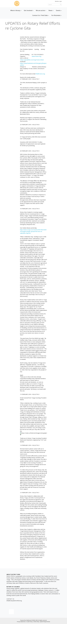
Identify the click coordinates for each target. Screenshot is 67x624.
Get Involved (28, 10)
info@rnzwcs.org (40, 74)
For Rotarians (56, 15)
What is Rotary (15, 10)
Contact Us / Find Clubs (40, 15)
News (50, 10)
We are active (40, 10)
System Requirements (45, 621)
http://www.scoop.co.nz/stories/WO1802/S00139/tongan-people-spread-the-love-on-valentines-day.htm (33, 231)
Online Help (36, 621)
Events (58, 10)
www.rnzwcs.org (36, 56)
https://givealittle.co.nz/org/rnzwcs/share (32, 60)
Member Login (58, 1)
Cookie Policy (29, 621)
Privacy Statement (21, 621)
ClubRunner (28, 620)
